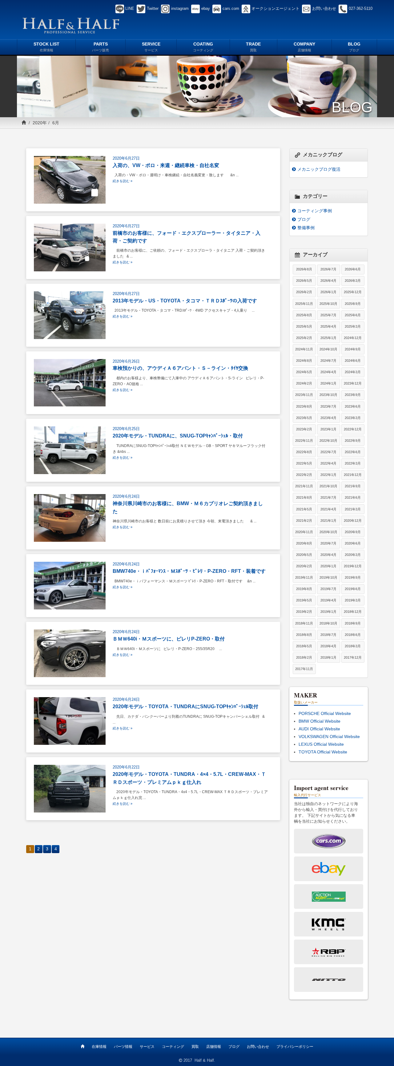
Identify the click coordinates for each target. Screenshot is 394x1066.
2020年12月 (353, 520)
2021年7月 (328, 497)
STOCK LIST (46, 47)
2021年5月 (304, 509)
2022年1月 (328, 475)
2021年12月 (353, 475)
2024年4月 (328, 372)
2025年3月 (353, 326)
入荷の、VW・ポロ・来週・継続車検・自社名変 (166, 165)
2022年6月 (353, 452)
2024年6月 (353, 360)
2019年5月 (304, 600)
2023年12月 (353, 383)
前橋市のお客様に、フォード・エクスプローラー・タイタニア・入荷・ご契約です (186, 236)
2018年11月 (304, 623)
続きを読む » (122, 181)
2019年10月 (328, 577)
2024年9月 (353, 349)
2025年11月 (304, 303)
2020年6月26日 (126, 361)
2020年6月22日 (126, 767)
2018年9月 (353, 623)
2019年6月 (353, 589)
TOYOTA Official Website (323, 751)
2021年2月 (304, 520)
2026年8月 (304, 269)
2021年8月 (304, 497)
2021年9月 (353, 486)
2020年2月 (304, 566)
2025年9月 (353, 303)
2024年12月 (353, 338)
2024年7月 (328, 360)
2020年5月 (304, 555)
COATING (203, 47)
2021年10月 (328, 486)
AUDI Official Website (319, 728)
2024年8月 (304, 360)
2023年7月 (328, 406)
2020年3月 (353, 555)
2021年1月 (328, 520)
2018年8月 (304, 635)
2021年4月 (328, 509)
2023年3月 (353, 418)
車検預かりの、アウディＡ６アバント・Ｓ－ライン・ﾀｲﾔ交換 (180, 368)
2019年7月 (328, 589)
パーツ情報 (123, 1046)
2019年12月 (353, 566)
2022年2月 (304, 475)
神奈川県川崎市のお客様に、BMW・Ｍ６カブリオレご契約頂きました (188, 507)
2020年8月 (304, 543)
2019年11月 (304, 577)
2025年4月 (328, 326)
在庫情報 (99, 1046)
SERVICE (151, 47)
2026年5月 (304, 280)
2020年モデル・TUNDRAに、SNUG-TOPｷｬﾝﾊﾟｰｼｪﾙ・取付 (178, 435)
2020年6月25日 (126, 429)
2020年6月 (353, 543)
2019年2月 (304, 611)
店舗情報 (213, 1046)
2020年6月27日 (126, 158)
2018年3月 (353, 646)
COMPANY (304, 47)
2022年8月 (304, 452)
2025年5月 (304, 326)
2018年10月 (328, 623)
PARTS (100, 47)
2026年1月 (328, 292)
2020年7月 (328, 543)
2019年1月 (328, 611)
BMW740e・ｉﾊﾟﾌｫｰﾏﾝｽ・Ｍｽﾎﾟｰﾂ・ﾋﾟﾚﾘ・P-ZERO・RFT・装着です (189, 571)
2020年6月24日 (126, 496)
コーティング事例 (314, 210)
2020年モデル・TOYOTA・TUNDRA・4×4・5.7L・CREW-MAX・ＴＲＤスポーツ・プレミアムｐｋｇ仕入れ (189, 778)
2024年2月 (304, 383)
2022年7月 (328, 452)
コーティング (173, 1046)
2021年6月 (353, 497)
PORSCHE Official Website (325, 713)
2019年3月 (353, 600)
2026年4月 (328, 280)
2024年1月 (328, 383)
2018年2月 (304, 657)
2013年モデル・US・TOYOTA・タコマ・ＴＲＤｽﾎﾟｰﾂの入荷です (185, 300)
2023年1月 (328, 429)
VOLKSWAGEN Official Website (329, 736)
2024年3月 (353, 372)
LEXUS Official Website (321, 744)
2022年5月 (304, 463)
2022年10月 (328, 440)
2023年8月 (304, 406)
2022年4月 (328, 463)
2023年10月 (328, 395)
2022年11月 (304, 440)
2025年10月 (328, 303)
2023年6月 (353, 406)
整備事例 (306, 227)
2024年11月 (304, 349)
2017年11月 (304, 669)
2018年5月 (304, 646)
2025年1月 (328, 338)
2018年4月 (328, 646)
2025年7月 (328, 315)
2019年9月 (353, 577)
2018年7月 (328, 635)
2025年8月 (304, 315)
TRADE (253, 47)
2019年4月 (328, 600)
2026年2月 (304, 292)
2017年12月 (353, 657)
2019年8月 (304, 589)
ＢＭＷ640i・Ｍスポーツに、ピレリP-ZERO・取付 (169, 638)
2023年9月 (353, 395)
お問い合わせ (258, 1046)
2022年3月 (353, 463)
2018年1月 (328, 657)
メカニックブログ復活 (318, 169)
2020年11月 (304, 532)
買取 (195, 1046)
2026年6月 (353, 269)
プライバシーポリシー (294, 1046)
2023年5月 (304, 418)
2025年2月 (304, 338)
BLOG (354, 47)
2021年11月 (304, 486)
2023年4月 (328, 418)
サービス (147, 1046)
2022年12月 (353, 429)
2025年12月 (353, 292)
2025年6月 (353, 315)
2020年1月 (328, 566)
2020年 (40, 122)
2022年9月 (353, 440)
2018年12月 (353, 611)
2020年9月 (353, 532)
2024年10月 (328, 349)
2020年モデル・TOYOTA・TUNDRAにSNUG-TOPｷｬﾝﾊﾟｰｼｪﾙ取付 (185, 706)
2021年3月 (353, 509)
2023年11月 (304, 395)
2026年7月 (328, 269)
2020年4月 (328, 555)
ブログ (303, 219)
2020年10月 (328, 532)
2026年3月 (353, 280)
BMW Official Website (319, 721)
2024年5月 (304, 372)
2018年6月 (353, 635)
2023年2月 (304, 429)
